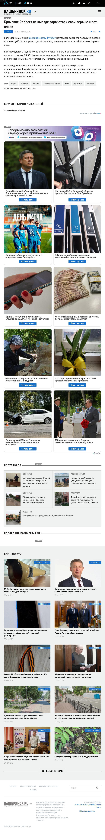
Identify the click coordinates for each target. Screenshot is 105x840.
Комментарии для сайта (90, 113)
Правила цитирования (48, 786)
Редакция (13, 786)
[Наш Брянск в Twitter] (79, 3)
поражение (78, 83)
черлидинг (90, 83)
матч (67, 83)
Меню (99, 11)
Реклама (33, 789)
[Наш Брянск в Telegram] (89, 3)
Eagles (13, 83)
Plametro (24, 83)
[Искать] (97, 788)
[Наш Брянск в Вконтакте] (84, 3)
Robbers (36, 83)
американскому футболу (42, 38)
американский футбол (52, 83)
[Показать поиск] (98, 3)
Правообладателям (28, 786)
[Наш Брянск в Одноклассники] (73, 3)
